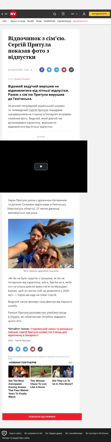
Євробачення (64, 21)
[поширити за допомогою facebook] (41, 69)
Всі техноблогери (74, 433)
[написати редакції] (63, 69)
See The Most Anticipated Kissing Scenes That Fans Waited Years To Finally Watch (18, 388)
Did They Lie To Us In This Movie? (62, 382)
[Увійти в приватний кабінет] (84, 14)
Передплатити (99, 14)
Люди (39, 21)
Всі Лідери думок (53, 433)
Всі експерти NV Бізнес (97, 433)
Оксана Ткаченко (22, 79)
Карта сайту (15, 433)
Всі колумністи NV (33, 433)
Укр (72, 14)
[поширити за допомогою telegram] (56, 69)
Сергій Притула (38, 110)
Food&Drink (49, 21)
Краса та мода (18, 21)
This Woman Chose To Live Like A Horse (38, 384)
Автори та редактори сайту (15, 438)
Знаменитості (80, 21)
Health (30, 21)
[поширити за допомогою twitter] (49, 69)
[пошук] (54, 13)
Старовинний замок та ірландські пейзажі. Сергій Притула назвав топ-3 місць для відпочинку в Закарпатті (40, 332)
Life (4, 21)
